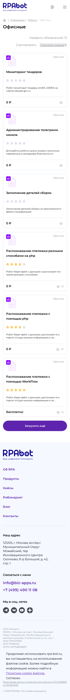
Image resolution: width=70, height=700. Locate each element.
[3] (15, 80)
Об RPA (9, 469)
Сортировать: (26, 45)
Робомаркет (17, 20)
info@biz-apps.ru (19, 583)
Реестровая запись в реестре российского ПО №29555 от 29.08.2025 (35, 683)
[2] (11, 80)
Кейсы (8, 488)
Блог (6, 507)
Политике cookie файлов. (25, 673)
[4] (19, 80)
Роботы (32, 20)
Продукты (11, 479)
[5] (24, 80)
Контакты (10, 516)
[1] (7, 80)
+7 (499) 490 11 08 (20, 590)
